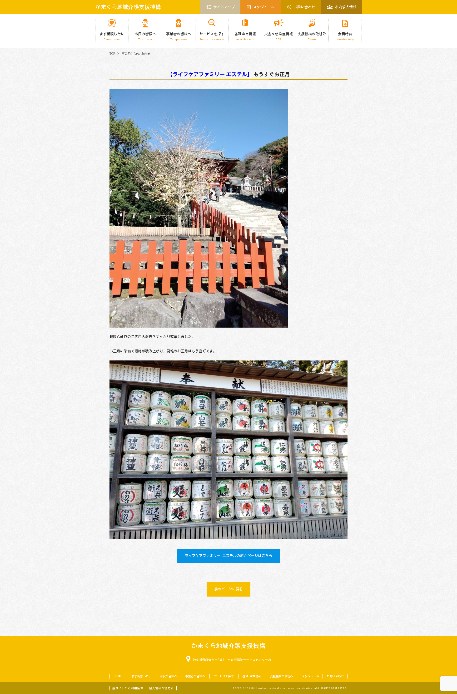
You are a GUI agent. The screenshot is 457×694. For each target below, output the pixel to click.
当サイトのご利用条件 (127, 688)
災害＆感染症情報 (278, 36)
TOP (112, 53)
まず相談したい (111, 36)
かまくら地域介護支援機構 (128, 7)
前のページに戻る (228, 589)
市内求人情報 (345, 7)
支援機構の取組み (312, 36)
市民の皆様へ (145, 36)
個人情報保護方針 (161, 688)
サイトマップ (224, 7)
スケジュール (263, 7)
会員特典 (345, 36)
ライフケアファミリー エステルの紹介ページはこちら (228, 555)
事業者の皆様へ (178, 36)
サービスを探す (211, 36)
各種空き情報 (245, 36)
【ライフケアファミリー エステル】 (209, 74)
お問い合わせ (304, 7)
